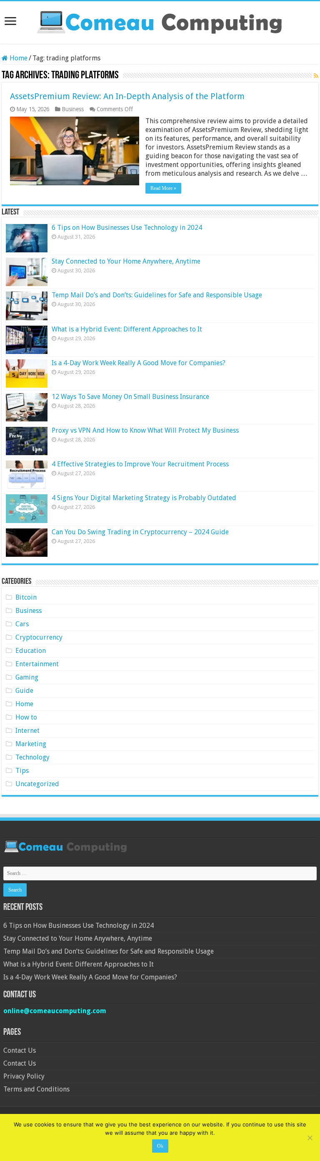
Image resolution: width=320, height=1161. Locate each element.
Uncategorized (37, 784)
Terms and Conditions (36, 1089)
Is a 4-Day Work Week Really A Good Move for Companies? (138, 363)
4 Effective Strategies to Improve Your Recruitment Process (140, 464)
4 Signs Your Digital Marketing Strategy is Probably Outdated (144, 498)
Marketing (30, 744)
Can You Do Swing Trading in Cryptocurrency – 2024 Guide (140, 532)
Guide (24, 691)
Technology (32, 757)
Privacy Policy (24, 1076)
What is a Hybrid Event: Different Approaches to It (127, 329)
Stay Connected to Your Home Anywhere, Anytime (126, 261)
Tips (22, 771)
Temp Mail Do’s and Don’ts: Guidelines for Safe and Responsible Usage (157, 295)
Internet (27, 731)
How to (26, 717)
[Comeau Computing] (160, 21)
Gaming (26, 677)
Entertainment (37, 664)
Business (73, 109)
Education (30, 651)
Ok (160, 1146)
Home (18, 58)
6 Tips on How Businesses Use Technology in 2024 (127, 228)
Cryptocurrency (38, 637)
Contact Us (19, 1050)
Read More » (163, 188)
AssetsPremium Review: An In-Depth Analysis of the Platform (127, 96)
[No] (309, 1138)
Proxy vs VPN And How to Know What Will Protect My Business (145, 430)
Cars (22, 624)
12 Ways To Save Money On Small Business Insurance (130, 397)
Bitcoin (26, 597)
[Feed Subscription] (316, 75)
